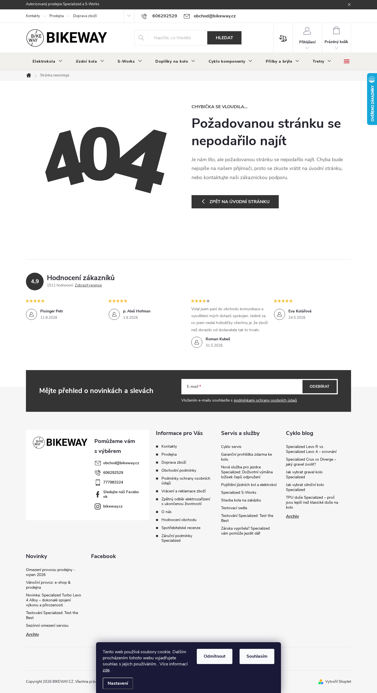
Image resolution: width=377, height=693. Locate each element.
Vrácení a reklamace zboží (183, 491)
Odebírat (320, 386)
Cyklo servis (231, 446)
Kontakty (33, 16)
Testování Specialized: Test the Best (247, 518)
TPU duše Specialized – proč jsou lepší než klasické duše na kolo (312, 502)
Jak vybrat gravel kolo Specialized (304, 474)
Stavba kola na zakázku (241, 500)
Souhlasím (256, 656)
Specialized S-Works (238, 492)
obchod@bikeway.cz (121, 463)
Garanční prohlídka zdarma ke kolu (246, 457)
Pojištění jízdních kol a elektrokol (249, 484)
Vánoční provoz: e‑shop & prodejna (48, 585)
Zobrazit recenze (88, 285)
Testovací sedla (234, 508)
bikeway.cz (113, 506)
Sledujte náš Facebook (121, 494)
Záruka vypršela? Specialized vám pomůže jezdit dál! (245, 531)
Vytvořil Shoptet (338, 681)
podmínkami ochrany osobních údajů (265, 400)
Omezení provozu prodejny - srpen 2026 (50, 572)
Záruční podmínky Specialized (176, 538)
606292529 (113, 472)
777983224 (113, 482)
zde (106, 670)
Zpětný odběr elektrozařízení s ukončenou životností (185, 501)
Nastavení (118, 683)
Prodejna (56, 16)
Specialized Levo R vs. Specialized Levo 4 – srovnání (311, 449)
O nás (166, 511)
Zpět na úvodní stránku (239, 202)
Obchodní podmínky (178, 470)
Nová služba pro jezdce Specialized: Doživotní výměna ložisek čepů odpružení (247, 472)
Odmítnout (214, 656)
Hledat (224, 38)
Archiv (292, 516)
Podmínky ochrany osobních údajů (185, 481)
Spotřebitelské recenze (180, 527)
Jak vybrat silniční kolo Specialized (305, 487)
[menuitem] (47, 61)
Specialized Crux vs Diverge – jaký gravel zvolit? (311, 462)
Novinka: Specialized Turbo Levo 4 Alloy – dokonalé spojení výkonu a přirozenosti (53, 600)
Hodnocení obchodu (179, 519)
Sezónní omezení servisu (47, 625)
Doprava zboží (85, 16)
